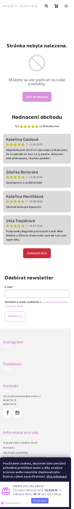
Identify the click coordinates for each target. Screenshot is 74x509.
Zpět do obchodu (37, 96)
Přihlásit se (15, 316)
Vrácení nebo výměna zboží (20, 443)
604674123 (9, 400)
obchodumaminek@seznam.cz (22, 396)
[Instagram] (17, 412)
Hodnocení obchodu (37, 117)
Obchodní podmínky (15, 453)
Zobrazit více (37, 253)
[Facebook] (7, 412)
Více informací (57, 476)
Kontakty (9, 448)
